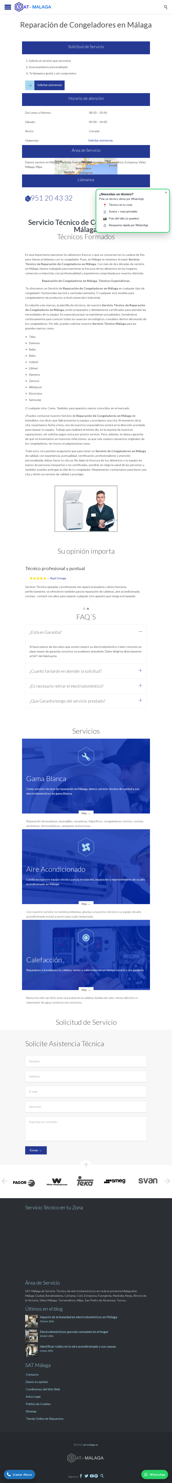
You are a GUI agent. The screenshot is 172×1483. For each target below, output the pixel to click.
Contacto (32, 1374)
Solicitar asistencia (100, 140)
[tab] (86, 632)
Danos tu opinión (37, 1382)
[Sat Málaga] (89, 7)
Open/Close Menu (8, 7)
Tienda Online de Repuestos (45, 1418)
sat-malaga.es (90, 1444)
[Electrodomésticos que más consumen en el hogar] (32, 1336)
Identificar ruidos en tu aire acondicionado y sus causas (78, 1346)
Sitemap (31, 1411)
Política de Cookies (38, 1404)
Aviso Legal (33, 1396)
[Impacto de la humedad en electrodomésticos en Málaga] (32, 1321)
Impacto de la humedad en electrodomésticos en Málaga (78, 1317)
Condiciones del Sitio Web (43, 1389)
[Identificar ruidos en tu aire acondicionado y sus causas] (32, 1350)
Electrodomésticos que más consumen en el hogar (74, 1332)
